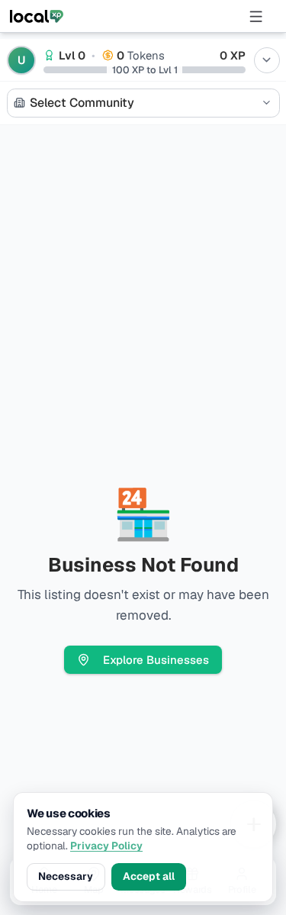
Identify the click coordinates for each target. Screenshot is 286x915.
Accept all (149, 876)
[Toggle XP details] (267, 60)
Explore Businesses (156, 659)
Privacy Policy (106, 845)
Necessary (65, 876)
